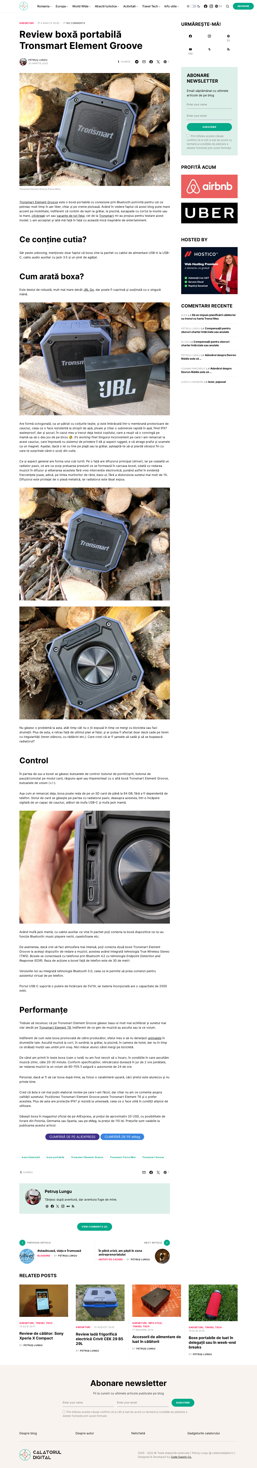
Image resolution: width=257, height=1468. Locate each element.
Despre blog (28, 1433)
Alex (184, 315)
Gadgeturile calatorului (203, 1433)
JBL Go (89, 289)
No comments (75, 23)
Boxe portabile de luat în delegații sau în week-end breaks (212, 1342)
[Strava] (209, 51)
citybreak (38, 216)
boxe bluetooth (31, 1157)
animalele (154, 1038)
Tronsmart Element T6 (55, 1027)
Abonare (243, 6)
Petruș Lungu (37, 60)
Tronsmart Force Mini (122, 1157)
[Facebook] (205, 6)
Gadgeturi (26, 23)
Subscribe (209, 127)
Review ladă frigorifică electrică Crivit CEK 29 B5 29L (99, 1339)
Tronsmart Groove (153, 1157)
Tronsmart (106, 216)
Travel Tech (44, 1323)
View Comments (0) (94, 1226)
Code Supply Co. (181, 1456)
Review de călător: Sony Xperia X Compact (41, 1335)
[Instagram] (211, 6)
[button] (193, 6)
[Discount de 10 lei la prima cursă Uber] (209, 213)
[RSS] (228, 51)
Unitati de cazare (111, 1259)
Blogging (43, 1255)
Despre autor (84, 1433)
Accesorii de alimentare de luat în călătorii (156, 1339)
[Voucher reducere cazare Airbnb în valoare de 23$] (209, 186)
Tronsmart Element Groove (38, 202)
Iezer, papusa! (217, 381)
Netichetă (138, 1433)
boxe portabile (55, 1157)
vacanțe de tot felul (70, 216)
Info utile (155, 1323)
